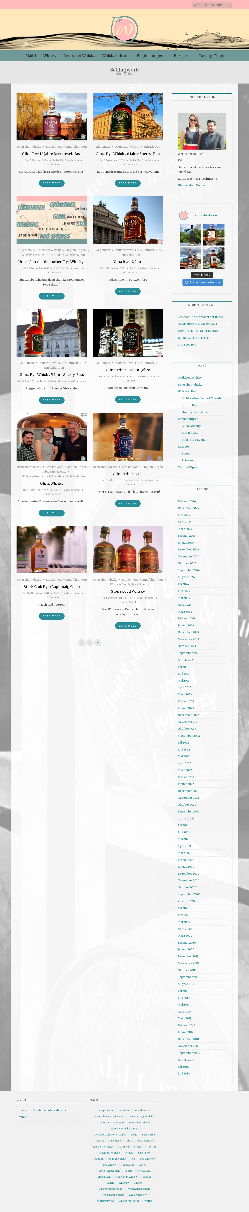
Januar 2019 (186, 1032)
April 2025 (184, 522)
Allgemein (103, 146)
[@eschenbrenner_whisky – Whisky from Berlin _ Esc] (213, 258)
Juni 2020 (184, 915)
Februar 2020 (187, 942)
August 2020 (186, 901)
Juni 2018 (184, 1073)
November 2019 (188, 963)
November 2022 (188, 722)
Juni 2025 (184, 515)
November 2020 (188, 880)
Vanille (110, 1182)
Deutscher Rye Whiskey (109, 1116)
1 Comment (53, 164)
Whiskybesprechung (111, 1188)
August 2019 (186, 984)
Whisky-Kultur (75, 255)
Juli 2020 (183, 908)
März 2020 (185, 935)
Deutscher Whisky (79, 55)
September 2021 (189, 811)
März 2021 (185, 853)
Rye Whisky (110, 1164)
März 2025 (185, 529)
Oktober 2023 (187, 646)
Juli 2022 (183, 742)
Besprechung (106, 1110)
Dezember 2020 (188, 873)
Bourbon (124, 1110)
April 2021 (184, 846)
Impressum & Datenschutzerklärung (42, 1110)
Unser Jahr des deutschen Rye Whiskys (51, 261)
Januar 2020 (186, 949)
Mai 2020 (184, 922)
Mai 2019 (183, 1004)
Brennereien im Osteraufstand (198, 331)
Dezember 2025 (188, 508)
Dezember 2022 (188, 715)
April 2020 (185, 929)
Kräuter (138, 1146)
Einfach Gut (54, 146)
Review (129, 1152)
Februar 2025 (187, 535)
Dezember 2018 (188, 1039)
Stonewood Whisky (128, 591)
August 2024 (186, 577)
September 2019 (188, 977)
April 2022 (184, 763)
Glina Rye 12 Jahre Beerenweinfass (52, 154)
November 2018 (188, 1046)
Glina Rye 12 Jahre (127, 261)
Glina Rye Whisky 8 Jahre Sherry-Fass (128, 154)
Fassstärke (148, 1134)
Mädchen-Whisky (40, 55)
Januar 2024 (186, 625)
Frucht (100, 1140)
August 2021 (186, 818)
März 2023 (185, 694)
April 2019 (184, 1011)
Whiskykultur (114, 55)
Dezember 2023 (188, 632)
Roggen (98, 1158)
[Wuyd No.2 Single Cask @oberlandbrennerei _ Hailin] (213, 235)
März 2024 (185, 611)
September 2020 (189, 894)
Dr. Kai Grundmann (67, 160)
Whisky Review (137, 1194)
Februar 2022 (187, 777)
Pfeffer (151, 1146)
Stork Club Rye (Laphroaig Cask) (52, 586)
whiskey (124, 1182)
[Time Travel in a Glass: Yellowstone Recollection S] (190, 258)
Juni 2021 (184, 832)
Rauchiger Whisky (109, 1152)
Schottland (127, 1164)
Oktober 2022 (187, 729)
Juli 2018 (183, 1066)
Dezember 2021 (188, 791)
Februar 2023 (187, 701)
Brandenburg (142, 1110)
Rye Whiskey (147, 1158)
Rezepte (181, 55)
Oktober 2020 (187, 887)
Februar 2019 (186, 1025)
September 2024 (189, 570)
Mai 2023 (184, 680)
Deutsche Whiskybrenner (124, 1128)
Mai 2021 (184, 839)
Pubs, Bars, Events (53, 471)
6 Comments (53, 494)
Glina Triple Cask (128, 474)
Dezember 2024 (188, 549)
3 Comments (129, 164)
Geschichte (115, 1140)
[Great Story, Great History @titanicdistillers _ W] (190, 235)
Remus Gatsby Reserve (193, 338)
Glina (129, 1140)
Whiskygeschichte (113, 1194)
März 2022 (185, 770)
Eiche (134, 1134)
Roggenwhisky (117, 1158)
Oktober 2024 (187, 563)
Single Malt (104, 1176)
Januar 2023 (186, 708)
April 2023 (184, 687)
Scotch (142, 1164)
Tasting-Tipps (211, 55)
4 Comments (78, 381)
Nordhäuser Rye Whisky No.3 (197, 324)
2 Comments (53, 272)
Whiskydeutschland (138, 1188)
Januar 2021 (186, 866)
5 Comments (129, 272)
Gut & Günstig (191, 426)
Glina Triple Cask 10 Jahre (128, 370)
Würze (148, 1200)
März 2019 (185, 1018)
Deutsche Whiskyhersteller (110, 1134)
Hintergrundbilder (194, 412)
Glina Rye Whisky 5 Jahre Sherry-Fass (52, 374)
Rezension (144, 1152)
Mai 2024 (184, 598)
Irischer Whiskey (103, 1146)
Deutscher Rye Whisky (141, 1116)
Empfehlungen (150, 55)
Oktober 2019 (187, 970)
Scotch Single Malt (109, 1170)
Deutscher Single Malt (111, 1122)
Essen (186, 453)
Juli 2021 (183, 825)
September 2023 (189, 653)
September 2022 (189, 735)
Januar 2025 (186, 542)
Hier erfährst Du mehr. (193, 185)
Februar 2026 (187, 501)
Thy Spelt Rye (187, 344)
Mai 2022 (184, 756)
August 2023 (186, 660)
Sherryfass (143, 1170)
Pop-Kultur (189, 405)
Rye (133, 1158)
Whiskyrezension (129, 1200)
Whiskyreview (105, 1200)
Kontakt (22, 1117)
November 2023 (188, 639)
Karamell (123, 1146)
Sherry (128, 1170)
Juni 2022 (184, 749)
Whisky (138, 1182)
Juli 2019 (183, 991)
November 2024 (188, 556)
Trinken (187, 460)
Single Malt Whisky (126, 1176)
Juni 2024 (184, 591)
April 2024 (185, 604)
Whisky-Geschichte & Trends (41, 255)
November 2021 (188, 797)
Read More (52, 183)
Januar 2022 (186, 784)
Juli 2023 (183, 667)
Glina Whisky (51, 483)
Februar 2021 (187, 860)
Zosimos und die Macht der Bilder (200, 317)
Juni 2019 (184, 998)
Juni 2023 (184, 673)
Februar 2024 (187, 618)
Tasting (147, 1176)
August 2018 (186, 1059)
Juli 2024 (183, 584)
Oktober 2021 (187, 804)
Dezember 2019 (188, 956)
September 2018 (189, 1053)
